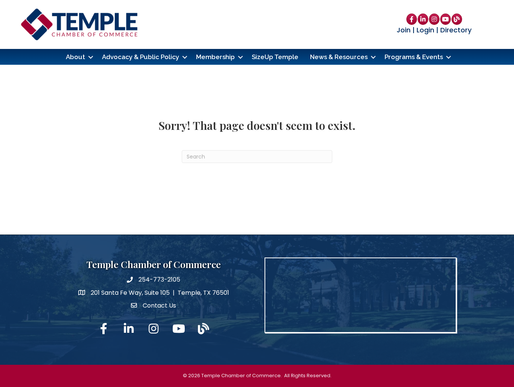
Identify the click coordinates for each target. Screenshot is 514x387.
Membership (215, 57)
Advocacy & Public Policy (140, 57)
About (75, 57)
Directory (455, 30)
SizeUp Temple (275, 57)
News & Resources (339, 57)
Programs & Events (414, 57)
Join (404, 30)
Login (425, 30)
